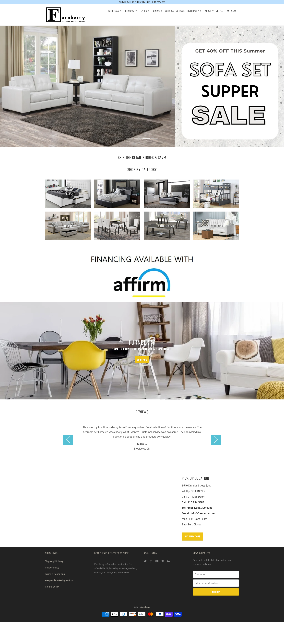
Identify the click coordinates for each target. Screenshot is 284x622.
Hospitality (194, 10)
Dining (157, 10)
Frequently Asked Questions (59, 580)
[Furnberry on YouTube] (157, 561)
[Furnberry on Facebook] (151, 561)
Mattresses (115, 10)
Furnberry (145, 607)
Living (145, 10)
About (209, 10)
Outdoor (180, 11)
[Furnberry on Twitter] (145, 561)
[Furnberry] (65, 15)
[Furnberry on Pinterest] (163, 561)
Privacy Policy (52, 567)
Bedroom (131, 10)
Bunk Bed (169, 11)
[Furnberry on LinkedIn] (169, 561)
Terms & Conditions (55, 574)
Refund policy (52, 586)
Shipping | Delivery (54, 561)
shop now (142, 359)
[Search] (222, 11)
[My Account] (217, 11)
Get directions (192, 536)
